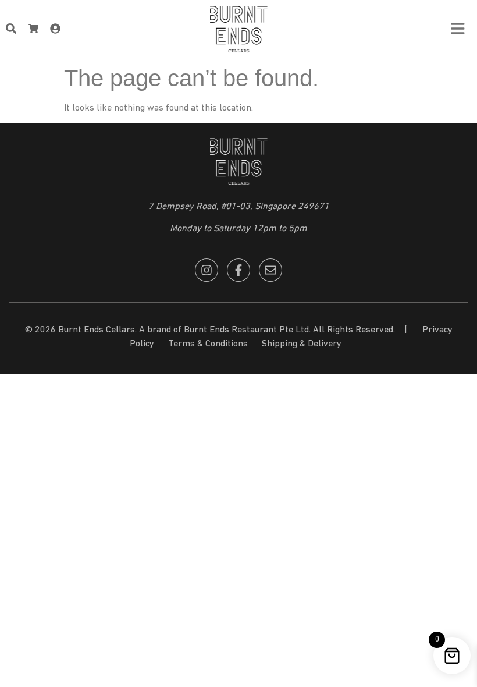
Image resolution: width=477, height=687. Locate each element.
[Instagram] (206, 270)
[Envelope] (270, 270)
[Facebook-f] (238, 270)
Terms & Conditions (208, 344)
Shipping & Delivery (301, 344)
